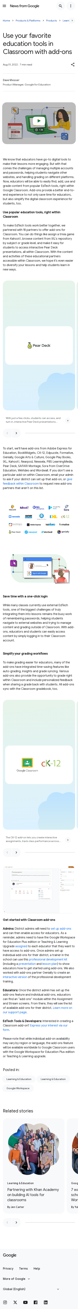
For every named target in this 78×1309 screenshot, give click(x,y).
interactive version (15, 977)
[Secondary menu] (70, 5)
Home (6, 20)
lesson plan (49, 964)
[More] (67, 420)
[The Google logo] (10, 1255)
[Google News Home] (24, 5)
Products (51, 20)
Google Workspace (18, 1088)
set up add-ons (61, 929)
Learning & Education (19, 1079)
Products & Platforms (28, 20)
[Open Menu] (4, 5)
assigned (21, 946)
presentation (27, 964)
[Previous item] (7, 433)
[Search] (60, 5)
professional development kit (48, 959)
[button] (73, 64)
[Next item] (16, 433)
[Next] (72, 20)
